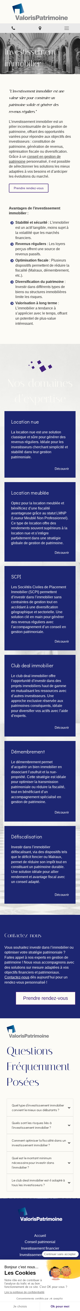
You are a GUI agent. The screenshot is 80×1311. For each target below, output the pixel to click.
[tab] (40, 1107)
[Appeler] (13, 28)
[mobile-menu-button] (66, 28)
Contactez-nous (16, 977)
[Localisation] (40, 28)
